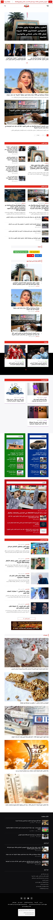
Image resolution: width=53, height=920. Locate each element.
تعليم (46, 510)
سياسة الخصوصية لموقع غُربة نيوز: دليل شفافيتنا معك (17, 904)
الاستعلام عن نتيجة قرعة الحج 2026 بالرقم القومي (29, 835)
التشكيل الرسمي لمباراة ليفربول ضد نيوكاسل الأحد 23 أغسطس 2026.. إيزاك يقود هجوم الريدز (15, 363)
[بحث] (5, 5)
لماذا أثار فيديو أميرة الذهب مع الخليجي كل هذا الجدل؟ (28, 820)
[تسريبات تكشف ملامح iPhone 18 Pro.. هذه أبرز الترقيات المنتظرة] (38, 412)
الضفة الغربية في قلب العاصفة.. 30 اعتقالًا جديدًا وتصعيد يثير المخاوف (12, 178)
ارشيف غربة (20, 902)
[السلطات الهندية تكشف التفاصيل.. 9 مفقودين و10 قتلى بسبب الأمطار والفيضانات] (45, 225)
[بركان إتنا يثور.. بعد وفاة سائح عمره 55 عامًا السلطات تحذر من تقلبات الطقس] (45, 218)
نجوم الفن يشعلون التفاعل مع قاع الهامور (18, 547)
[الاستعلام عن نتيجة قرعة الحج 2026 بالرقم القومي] (45, 836)
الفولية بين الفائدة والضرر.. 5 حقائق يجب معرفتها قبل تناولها (34, 703)
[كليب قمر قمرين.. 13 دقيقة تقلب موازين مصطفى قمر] (39, 608)
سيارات (45, 450)
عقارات (22, 450)
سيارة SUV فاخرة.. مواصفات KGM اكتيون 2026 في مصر (40, 454)
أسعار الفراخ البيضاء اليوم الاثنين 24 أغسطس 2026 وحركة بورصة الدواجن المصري (30, 669)
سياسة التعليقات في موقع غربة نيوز (41, 882)
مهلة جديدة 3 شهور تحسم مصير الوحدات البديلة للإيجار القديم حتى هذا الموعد (11, 458)
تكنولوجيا (45, 397)
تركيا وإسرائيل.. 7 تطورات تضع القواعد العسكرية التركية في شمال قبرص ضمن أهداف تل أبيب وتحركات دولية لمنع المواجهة (38, 58)
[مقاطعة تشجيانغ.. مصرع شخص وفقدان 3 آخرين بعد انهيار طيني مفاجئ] (45, 232)
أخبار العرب (44, 143)
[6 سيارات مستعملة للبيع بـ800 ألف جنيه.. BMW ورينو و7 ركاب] (43, 466)
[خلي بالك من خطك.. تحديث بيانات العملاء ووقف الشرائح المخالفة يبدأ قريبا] (15, 389)
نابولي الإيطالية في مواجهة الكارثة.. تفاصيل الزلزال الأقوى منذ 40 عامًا (25, 238)
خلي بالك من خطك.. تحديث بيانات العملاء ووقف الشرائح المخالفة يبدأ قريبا (15, 400)
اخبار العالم (46, 203)
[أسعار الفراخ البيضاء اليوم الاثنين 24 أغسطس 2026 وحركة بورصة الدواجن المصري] (26, 652)
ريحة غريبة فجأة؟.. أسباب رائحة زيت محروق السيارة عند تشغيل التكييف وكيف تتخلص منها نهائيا (34, 471)
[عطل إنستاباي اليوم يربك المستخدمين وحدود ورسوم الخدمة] (38, 389)
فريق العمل (14, 902)
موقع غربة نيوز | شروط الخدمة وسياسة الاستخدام (38, 904)
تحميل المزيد (27, 619)
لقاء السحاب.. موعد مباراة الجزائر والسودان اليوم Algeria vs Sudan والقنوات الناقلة (23, 828)
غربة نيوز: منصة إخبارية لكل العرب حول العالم (40, 878)
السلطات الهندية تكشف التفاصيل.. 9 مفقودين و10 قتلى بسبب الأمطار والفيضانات (25, 225)
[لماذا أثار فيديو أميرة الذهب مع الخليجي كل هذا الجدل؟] (45, 822)
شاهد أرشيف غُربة (34, 252)
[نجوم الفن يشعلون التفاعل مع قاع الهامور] (39, 548)
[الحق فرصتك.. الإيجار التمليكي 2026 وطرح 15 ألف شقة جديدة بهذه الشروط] (20, 466)
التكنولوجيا (44, 380)
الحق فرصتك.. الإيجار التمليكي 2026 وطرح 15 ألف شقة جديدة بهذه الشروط (11, 465)
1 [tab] (27, 63)
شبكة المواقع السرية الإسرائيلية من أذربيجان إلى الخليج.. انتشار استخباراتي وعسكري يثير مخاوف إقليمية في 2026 (15, 208)
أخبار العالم (44, 186)
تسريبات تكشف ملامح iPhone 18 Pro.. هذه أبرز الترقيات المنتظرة (38, 423)
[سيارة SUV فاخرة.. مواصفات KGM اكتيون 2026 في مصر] (38, 444)
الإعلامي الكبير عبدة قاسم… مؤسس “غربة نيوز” (39, 876)
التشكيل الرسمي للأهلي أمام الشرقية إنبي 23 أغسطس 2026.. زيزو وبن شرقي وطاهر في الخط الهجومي (39, 363)
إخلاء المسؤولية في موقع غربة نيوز (42, 886)
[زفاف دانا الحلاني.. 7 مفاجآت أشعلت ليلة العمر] (39, 593)
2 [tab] (25, 63)
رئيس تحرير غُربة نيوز (44, 874)
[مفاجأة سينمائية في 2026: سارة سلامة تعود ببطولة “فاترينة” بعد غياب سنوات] (26, 80)
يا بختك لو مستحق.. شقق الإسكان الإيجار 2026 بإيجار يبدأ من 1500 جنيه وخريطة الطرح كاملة (11, 471)
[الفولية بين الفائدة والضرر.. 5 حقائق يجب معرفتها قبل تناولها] (26, 686)
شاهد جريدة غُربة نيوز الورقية (20, 252)
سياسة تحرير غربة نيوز (44, 884)
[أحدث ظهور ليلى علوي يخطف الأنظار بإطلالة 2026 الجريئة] (39, 563)
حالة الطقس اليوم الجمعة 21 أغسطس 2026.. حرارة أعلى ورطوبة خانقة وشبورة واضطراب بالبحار (27, 805)
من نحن (40, 902)
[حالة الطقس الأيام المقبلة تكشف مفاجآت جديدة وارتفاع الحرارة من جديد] (26, 754)
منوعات (45, 635)
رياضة (45, 342)
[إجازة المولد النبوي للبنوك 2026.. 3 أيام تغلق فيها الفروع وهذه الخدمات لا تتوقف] (26, 720)
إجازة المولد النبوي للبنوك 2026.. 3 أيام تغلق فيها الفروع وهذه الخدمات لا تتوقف (29, 737)
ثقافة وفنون (37, 311)
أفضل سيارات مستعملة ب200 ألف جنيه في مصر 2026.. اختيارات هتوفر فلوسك (34, 458)
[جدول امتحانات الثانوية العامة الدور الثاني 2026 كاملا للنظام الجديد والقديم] (43, 524)
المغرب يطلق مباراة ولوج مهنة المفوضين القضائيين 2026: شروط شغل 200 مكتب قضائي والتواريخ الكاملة (31, 32)
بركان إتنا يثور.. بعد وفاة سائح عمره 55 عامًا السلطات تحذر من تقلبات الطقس (23, 217)
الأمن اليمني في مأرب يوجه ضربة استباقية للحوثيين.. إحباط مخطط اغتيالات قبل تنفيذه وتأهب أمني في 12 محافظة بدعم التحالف (11, 169)
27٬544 (38, 135)
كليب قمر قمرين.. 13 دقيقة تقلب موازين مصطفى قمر (19, 607)
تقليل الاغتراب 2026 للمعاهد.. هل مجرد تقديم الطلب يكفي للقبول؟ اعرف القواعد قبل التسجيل (23, 530)
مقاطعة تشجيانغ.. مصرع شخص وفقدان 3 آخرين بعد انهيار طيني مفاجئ (25, 231)
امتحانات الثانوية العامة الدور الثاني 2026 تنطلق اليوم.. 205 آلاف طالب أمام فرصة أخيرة (23, 517)
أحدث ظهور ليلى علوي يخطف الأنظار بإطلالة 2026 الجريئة (17, 561)
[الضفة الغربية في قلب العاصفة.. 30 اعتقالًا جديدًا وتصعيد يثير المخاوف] (22, 178)
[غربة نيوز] (26, 6)
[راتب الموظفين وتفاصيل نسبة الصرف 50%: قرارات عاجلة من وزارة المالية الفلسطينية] (15, 50)
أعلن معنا (36, 902)
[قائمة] (48, 6)
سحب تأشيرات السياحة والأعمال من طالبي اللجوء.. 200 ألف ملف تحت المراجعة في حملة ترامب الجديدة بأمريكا (26, 127)
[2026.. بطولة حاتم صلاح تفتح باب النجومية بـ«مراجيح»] (39, 578)
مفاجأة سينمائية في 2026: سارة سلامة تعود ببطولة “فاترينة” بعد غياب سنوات (27, 95)
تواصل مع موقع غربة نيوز (26, 906)
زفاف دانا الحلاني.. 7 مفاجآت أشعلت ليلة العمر (18, 592)
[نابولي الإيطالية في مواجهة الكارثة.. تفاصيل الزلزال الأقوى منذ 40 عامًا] (45, 239)
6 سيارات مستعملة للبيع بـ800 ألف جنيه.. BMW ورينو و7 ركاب (34, 465)
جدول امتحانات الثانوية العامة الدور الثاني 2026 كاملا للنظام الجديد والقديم (23, 523)
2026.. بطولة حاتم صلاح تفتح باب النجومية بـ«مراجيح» (19, 576)
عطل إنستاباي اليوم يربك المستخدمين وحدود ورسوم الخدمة (39, 400)
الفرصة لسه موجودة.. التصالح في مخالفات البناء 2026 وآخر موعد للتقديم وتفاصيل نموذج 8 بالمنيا (15, 454)
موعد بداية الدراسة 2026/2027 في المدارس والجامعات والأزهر (27, 513)
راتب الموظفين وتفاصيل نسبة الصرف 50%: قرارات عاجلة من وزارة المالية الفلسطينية (16, 58)
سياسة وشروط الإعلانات (44, 888)
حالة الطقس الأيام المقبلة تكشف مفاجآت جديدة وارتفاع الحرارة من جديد (32, 771)
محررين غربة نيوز (45, 880)
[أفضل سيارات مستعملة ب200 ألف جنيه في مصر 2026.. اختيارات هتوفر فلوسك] (43, 459)
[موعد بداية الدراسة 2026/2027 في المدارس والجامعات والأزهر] (26, 497)
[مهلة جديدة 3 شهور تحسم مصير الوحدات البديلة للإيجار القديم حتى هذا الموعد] (20, 459)
